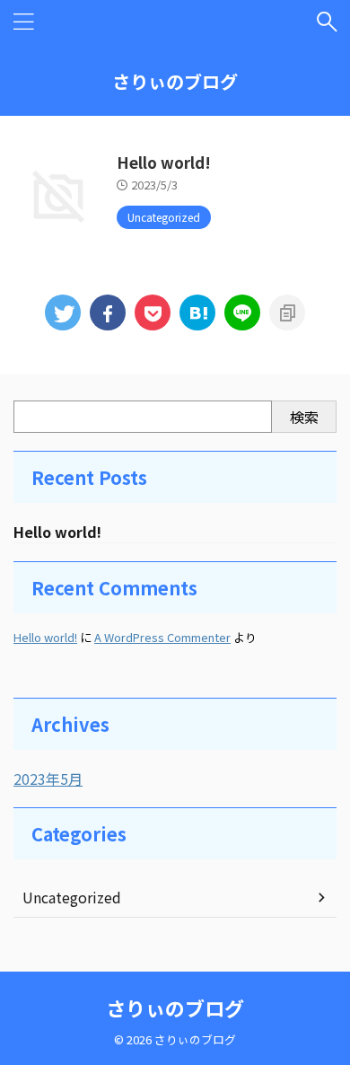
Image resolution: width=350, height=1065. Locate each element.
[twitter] (63, 312)
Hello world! (164, 162)
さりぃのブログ (175, 81)
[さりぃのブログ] (197, 312)
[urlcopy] (287, 312)
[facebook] (108, 312)
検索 (304, 416)
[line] (242, 312)
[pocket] (153, 312)
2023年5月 (48, 778)
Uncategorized (71, 897)
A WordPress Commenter (162, 637)
